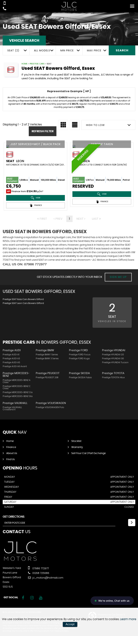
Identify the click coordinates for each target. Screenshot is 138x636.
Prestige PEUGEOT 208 (47, 377)
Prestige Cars (37, 63)
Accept (70, 624)
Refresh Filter (43, 131)
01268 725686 (40, 573)
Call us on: (25, 264)
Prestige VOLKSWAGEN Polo (50, 407)
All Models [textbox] (42, 50)
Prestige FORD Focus (79, 355)
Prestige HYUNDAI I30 (113, 358)
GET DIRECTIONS (13, 516)
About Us (11, 453)
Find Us (10, 459)
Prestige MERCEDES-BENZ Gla (18, 396)
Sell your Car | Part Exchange (88, 453)
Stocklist (76, 441)
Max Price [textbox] (94, 50)
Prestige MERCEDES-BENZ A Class (16, 381)
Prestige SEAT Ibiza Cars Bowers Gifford (23, 299)
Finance (11, 447)
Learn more (128, 619)
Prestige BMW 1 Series (47, 355)
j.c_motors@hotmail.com (47, 578)
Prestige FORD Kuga (79, 358)
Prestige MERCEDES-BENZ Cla (18, 392)
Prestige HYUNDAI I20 (113, 355)
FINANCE (38, 205)
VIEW (37, 197)
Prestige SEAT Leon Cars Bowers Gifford (23, 303)
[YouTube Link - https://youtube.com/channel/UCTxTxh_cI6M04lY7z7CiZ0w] (41, 598)
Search (122, 50)
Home (24, 63)
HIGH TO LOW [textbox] (95, 125)
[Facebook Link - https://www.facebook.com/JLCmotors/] (23, 598)
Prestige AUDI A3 (11, 358)
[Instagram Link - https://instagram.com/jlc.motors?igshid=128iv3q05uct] (32, 598)
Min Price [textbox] (67, 50)
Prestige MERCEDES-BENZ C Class (17, 387)
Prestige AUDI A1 (11, 355)
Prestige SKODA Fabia (80, 377)
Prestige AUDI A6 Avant (15, 366)
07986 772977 (40, 568)
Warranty (77, 447)
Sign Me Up (118, 277)
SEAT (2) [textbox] (13, 50)
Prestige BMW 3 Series (47, 358)
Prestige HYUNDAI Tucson (115, 362)
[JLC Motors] (69, 6)
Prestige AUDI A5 (11, 362)
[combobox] (16, 50)
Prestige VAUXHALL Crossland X (12, 408)
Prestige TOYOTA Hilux (113, 377)
